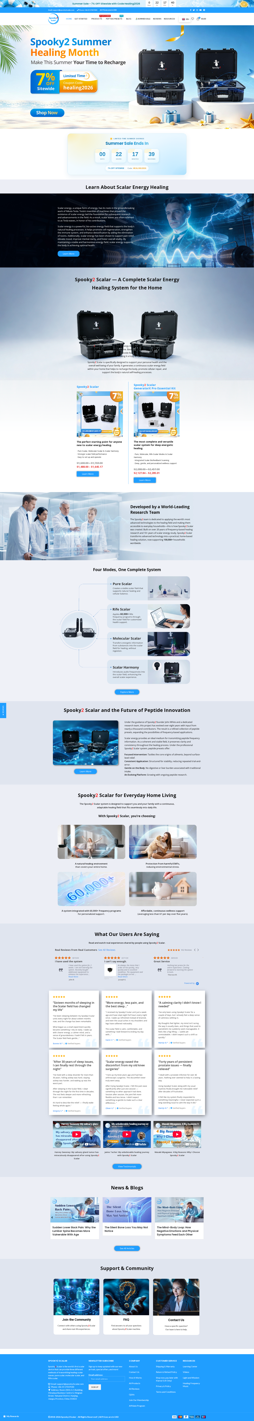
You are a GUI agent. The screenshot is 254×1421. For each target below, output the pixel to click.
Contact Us (176, 1320)
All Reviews (134, 1389)
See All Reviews (106, 949)
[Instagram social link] (197, 10)
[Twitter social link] (194, 10)
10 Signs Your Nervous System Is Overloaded (73, 1229)
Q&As (132, 1394)
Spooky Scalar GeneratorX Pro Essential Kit (155, 386)
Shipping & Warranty (165, 1366)
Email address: (96, 1375)
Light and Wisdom (191, 1377)
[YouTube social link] (200, 10)
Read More (172, 976)
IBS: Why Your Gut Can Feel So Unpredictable (176, 1229)
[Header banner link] (127, 3)
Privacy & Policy (163, 1386)
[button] (195, 950)
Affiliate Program (137, 1405)
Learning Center (190, 1366)
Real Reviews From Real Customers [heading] (76, 950)
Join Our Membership (139, 1400)
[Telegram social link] (204, 10)
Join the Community (76, 1319)
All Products (134, 1383)
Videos (186, 1372)
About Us (133, 1366)
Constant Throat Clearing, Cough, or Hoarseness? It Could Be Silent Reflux (127, 1231)
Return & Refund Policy (166, 1372)
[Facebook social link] (190, 10)
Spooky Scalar (88, 387)
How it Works (135, 1377)
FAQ (126, 1319)
